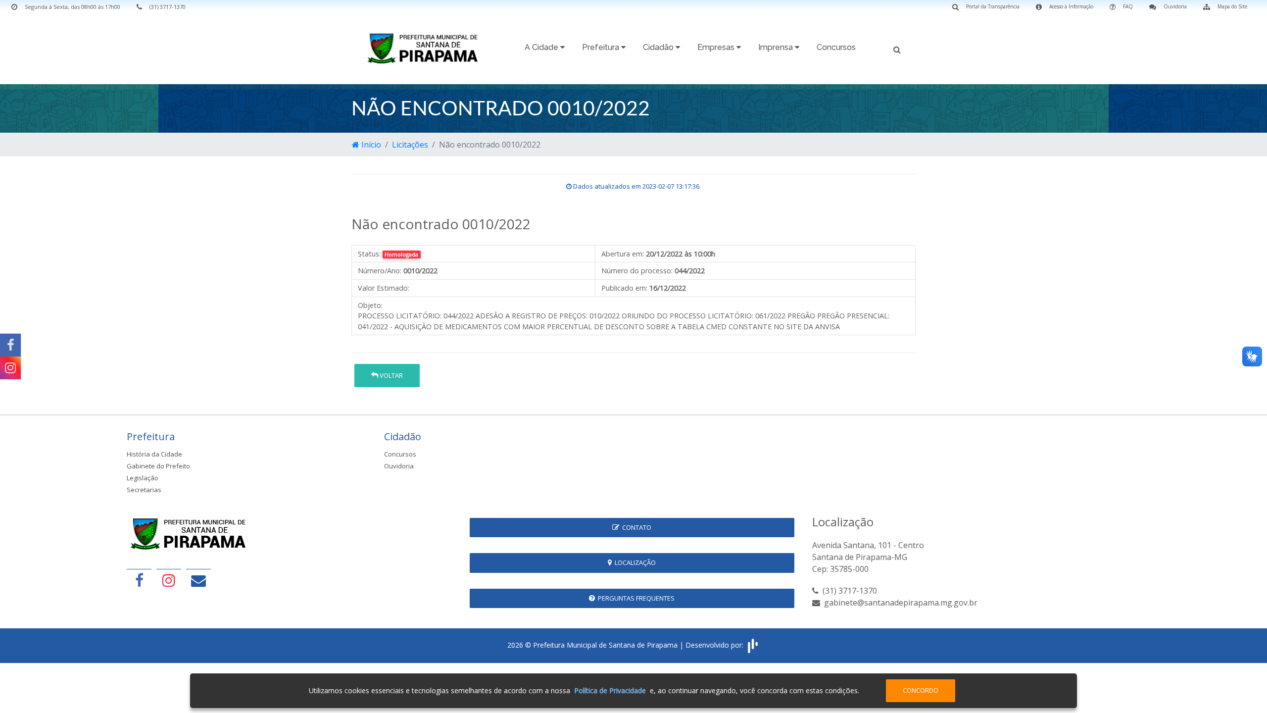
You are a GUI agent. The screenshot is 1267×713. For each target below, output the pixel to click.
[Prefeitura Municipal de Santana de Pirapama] (425, 48)
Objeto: (370, 305)
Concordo (920, 690)
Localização (634, 562)
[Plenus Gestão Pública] (752, 644)
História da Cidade (154, 454)
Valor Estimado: (383, 288)
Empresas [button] (716, 47)
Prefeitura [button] (601, 47)
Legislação (142, 477)
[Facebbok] (139, 580)
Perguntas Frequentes (635, 598)
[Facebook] (10, 345)
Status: (369, 253)
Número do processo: (637, 270)
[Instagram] (10, 367)
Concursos (836, 47)
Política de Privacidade (610, 690)
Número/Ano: (379, 270)
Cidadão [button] (659, 47)
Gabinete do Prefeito (158, 465)
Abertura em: (622, 253)
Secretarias (144, 489)
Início (370, 144)
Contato (635, 527)
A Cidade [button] (542, 47)
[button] (897, 49)
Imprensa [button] (776, 47)
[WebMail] (198, 580)
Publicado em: (624, 288)
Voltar (390, 375)
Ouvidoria (399, 465)
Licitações (410, 144)
